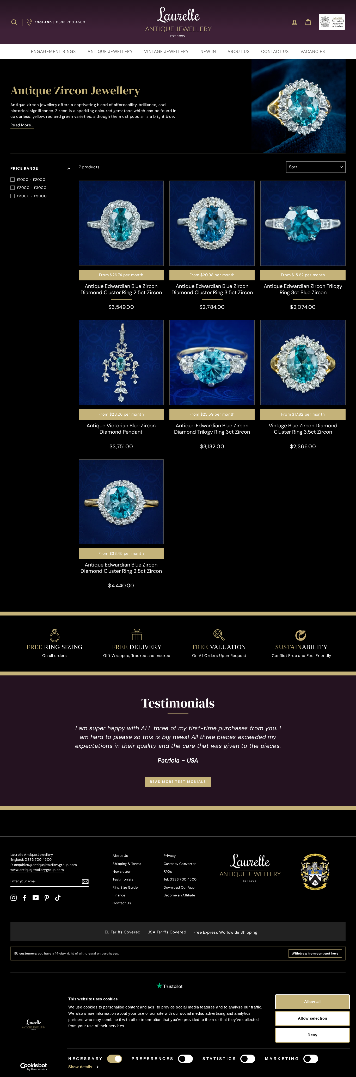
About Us (120, 855)
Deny (312, 1035)
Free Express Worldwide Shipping (225, 932)
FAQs (168, 871)
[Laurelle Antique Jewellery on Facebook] (24, 898)
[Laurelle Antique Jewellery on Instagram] (13, 898)
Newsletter (122, 871)
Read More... (22, 125)
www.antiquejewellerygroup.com (37, 869)
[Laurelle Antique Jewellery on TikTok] (58, 898)
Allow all (312, 1001)
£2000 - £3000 (31, 187)
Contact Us (122, 903)
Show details (80, 1066)
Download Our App (179, 887)
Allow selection (312, 1018)
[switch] (185, 1059)
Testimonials (123, 879)
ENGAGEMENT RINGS (53, 51)
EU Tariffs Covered (122, 932)
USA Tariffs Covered (167, 932)
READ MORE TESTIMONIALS (178, 781)
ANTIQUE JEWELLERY (110, 51)
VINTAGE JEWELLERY (166, 51)
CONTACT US (275, 51)
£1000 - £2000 (31, 179)
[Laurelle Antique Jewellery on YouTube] (36, 898)
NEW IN (208, 51)
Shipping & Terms (127, 863)
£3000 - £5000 (32, 196)
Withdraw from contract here (315, 953)
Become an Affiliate (179, 895)
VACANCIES (312, 51)
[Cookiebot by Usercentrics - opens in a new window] (34, 1067)
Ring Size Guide (125, 887)
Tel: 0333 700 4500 (180, 879)
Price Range (24, 168)
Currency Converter (180, 863)
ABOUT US (239, 51)
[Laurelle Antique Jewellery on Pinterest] (47, 898)
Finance (119, 895)
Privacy (170, 855)
